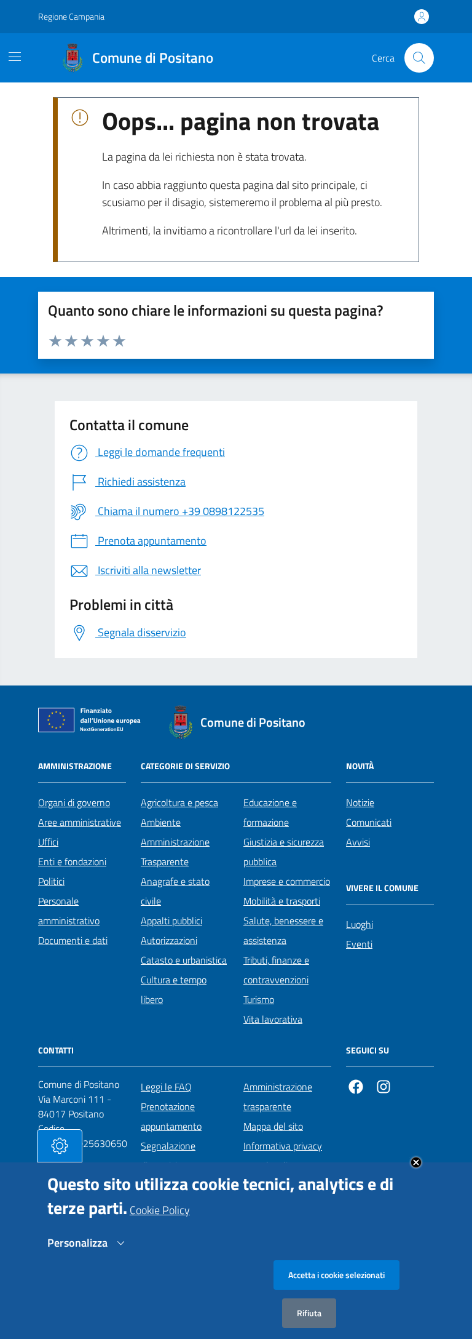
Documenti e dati (73, 940)
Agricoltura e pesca (179, 802)
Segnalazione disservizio (168, 1155)
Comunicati (368, 822)
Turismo (258, 999)
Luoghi (359, 924)
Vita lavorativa (272, 1019)
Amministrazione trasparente (277, 1096)
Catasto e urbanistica (184, 960)
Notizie (360, 802)
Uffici (48, 841)
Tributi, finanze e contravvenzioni (276, 970)
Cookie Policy (160, 1210)
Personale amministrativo (69, 910)
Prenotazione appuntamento (171, 1116)
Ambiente (161, 822)
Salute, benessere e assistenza (283, 930)
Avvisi (358, 841)
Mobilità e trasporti (281, 900)
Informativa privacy (282, 1145)
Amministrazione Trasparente (175, 851)
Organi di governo (74, 802)
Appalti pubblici (171, 920)
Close (416, 1162)
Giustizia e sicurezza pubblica (283, 851)
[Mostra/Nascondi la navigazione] (14, 56)
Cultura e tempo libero (173, 989)
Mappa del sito (273, 1126)
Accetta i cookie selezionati (336, 1274)
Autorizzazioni (169, 940)
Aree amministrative (79, 822)
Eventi (359, 944)
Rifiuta (309, 1312)
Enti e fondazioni (72, 861)
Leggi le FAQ (166, 1086)
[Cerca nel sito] (419, 58)
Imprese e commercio (286, 881)
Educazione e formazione (270, 812)
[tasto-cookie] (59, 1145)
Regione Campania (71, 16)
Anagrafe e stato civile (175, 891)
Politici (51, 881)
